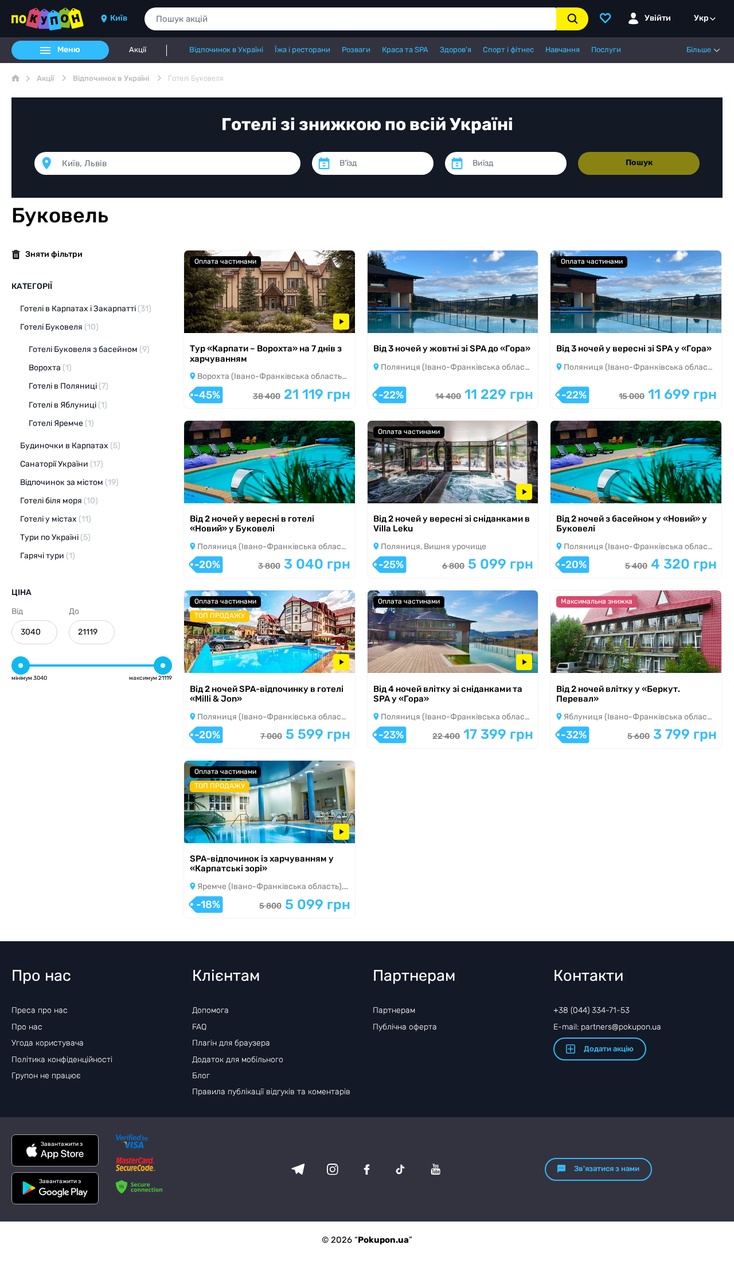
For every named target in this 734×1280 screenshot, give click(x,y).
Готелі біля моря (59, 501)
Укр (701, 18)
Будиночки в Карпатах (70, 446)
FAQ (199, 1027)
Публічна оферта (405, 1027)
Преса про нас (39, 1010)
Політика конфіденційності (61, 1059)
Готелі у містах (55, 519)
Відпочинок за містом (69, 482)
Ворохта (50, 368)
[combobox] (350, 18)
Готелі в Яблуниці (68, 405)
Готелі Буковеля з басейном (89, 349)
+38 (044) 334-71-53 (591, 1010)
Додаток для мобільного (237, 1059)
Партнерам (394, 1010)
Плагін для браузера (231, 1043)
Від (17, 611)
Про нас (26, 1027)
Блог (201, 1076)
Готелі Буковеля (59, 327)
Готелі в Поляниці (68, 386)
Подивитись (224, 318)
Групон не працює (46, 1076)
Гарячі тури (47, 556)
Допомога (210, 1010)
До (74, 611)
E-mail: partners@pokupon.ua (607, 1027)
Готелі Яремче (61, 423)
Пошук (639, 162)
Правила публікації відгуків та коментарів (271, 1092)
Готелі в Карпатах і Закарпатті (85, 309)
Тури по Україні (55, 537)
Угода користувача (47, 1043)
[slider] (20, 665)
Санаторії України (61, 464)
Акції (137, 50)
